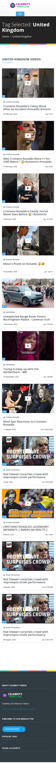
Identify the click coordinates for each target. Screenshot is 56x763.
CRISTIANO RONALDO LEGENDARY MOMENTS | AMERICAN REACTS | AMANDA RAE (26, 530)
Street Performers (13, 470)
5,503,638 (49, 482)
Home (5, 36)
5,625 (51, 166)
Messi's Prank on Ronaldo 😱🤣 (24, 264)
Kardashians (10, 312)
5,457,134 (49, 640)
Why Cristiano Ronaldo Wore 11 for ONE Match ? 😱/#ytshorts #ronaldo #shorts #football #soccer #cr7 (27, 162)
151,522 (50, 219)
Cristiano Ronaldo (12, 102)
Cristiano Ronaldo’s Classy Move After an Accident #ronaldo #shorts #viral (27, 109)
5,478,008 (49, 587)
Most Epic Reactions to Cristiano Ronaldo (24, 423)
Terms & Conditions (11, 709)
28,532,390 (48, 429)
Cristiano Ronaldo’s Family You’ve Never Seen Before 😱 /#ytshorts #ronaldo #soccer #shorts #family (26, 214)
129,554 (50, 324)
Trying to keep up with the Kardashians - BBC (21, 371)
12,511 (50, 272)
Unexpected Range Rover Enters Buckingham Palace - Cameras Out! (26, 318)
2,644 (51, 534)
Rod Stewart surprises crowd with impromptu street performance (25, 476)
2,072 (51, 114)
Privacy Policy (28, 709)
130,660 (50, 377)
